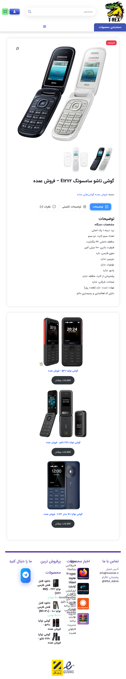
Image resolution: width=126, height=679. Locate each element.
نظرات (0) (45, 207)
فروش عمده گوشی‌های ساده (92, 194)
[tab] (100, 206)
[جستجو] (30, 12)
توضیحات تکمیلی (71, 207)
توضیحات (98, 207)
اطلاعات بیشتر (63, 380)
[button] (17, 49)
